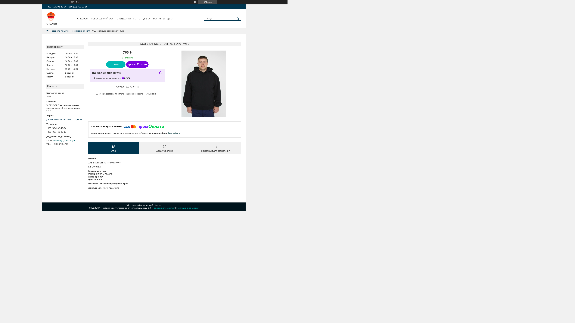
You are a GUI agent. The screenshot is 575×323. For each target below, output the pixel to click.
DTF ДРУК (144, 18)
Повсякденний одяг (103, 18)
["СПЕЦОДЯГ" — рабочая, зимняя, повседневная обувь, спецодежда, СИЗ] (51, 16)
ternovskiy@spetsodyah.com (65, 140)
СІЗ (134, 18)
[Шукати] (237, 19)
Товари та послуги (60, 31)
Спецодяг (83, 18)
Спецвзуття (124, 18)
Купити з (132, 64)
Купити (115, 64)
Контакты (159, 18)
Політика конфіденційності (187, 208)
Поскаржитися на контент (164, 208)
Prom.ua (158, 205)
